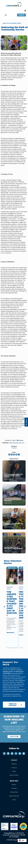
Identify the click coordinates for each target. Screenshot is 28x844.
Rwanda (21, 440)
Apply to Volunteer (14, 775)
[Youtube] (19, 753)
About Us (14, 784)
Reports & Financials (14, 796)
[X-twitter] (15, 753)
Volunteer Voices (14, 792)
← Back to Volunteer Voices (11, 23)
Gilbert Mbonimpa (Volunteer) (16, 442)
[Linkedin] (8, 753)
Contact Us (14, 767)
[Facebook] (12, 753)
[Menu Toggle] (25, 10)
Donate (14, 771)
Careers (14, 799)
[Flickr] (23, 753)
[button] (6, 15)
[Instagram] (4, 753)
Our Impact (14, 788)
